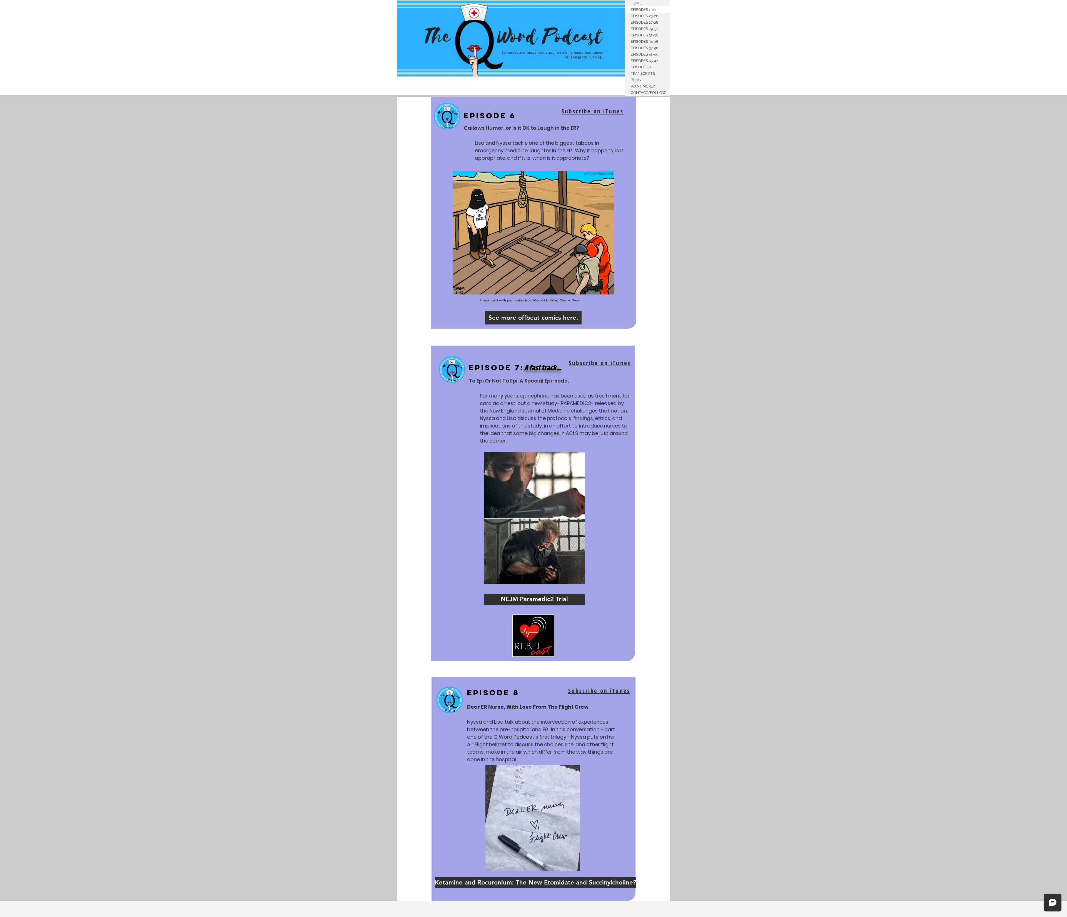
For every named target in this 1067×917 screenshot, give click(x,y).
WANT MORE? (643, 86)
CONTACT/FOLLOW (648, 93)
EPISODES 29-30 (645, 29)
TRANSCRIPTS (643, 73)
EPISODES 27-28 (644, 22)
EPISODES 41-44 (644, 54)
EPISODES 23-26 (644, 16)
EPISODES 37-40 (644, 48)
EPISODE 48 (641, 67)
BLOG (636, 80)
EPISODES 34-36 (644, 41)
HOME (636, 3)
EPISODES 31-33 (644, 35)
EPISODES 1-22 (643, 10)
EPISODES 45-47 (644, 61)
